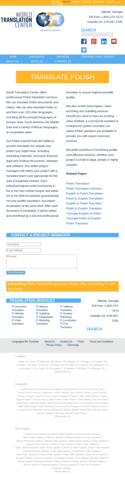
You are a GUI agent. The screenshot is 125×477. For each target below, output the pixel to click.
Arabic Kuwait (54, 399)
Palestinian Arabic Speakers (37, 451)
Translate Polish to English (83, 218)
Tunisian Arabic (101, 403)
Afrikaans (37, 392)
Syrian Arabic (86, 403)
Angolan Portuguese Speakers (29, 441)
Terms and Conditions (101, 341)
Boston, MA (60, 361)
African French (24, 392)
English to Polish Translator (84, 203)
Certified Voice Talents (97, 56)
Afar (101, 389)
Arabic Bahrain (92, 396)
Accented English (53, 389)
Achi (88, 389)
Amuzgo (21, 396)
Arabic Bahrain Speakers (80, 441)
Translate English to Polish (83, 213)
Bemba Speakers (63, 461)
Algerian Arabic (77, 396)
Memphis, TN (73, 368)
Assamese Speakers (44, 458)
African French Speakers (34, 437)
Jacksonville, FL (26, 368)
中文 (53, 4)
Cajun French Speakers (89, 465)
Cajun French (80, 413)
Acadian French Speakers (35, 434)
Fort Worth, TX (72, 365)
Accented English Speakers (61, 434)
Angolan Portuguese (60, 396)
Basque (47, 410)
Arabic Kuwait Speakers (87, 444)
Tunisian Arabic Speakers (50, 454)
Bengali (75, 410)
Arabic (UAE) (23, 406)
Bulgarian (50, 413)
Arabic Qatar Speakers (61, 451)
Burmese (60, 413)
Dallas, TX (36, 365)
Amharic (87, 392)
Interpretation (46, 317)
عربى (118, 2)
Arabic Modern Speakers (51, 447)
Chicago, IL (87, 361)
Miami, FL (85, 368)
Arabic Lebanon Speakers (26, 447)
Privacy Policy (54, 345)
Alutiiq (79, 392)
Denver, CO (48, 365)
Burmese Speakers (69, 465)
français (86, 2)
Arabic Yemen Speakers (96, 454)
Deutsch (56, 2)
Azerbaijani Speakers (64, 458)
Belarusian (57, 410)
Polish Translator (77, 223)
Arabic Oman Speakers (99, 447)
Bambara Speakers (99, 458)
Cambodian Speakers (61, 468)
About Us (50, 341)
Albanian (65, 392)
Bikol (90, 410)
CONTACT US (63, 61)
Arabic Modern (84, 399)
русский (110, 2)
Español (76, 2)
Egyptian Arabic (23, 399)
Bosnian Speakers (32, 465)
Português (98, 2)
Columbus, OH (23, 365)
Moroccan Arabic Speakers (75, 447)
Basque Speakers (26, 461)
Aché (82, 389)
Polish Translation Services (84, 188)
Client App (73, 345)
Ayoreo (103, 406)
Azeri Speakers (82, 458)
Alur (73, 392)
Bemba (67, 410)
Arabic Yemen (37, 406)
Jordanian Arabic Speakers (63, 444)
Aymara (94, 406)
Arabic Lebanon (69, 399)
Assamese (60, 406)
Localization (69, 320)
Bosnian (40, 413)
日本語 (59, 4)
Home (13, 56)
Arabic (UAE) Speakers (74, 454)
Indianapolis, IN (100, 365)
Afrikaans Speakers (55, 437)
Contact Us (66, 341)
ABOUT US (12, 61)
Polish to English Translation (84, 198)
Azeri (30, 410)
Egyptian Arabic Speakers (37, 444)
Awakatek (85, 406)
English (66, 2)
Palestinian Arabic (38, 403)
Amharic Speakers (92, 437)
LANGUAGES (36, 56)
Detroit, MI (59, 365)
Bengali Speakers (80, 461)
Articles (37, 61)
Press (81, 341)
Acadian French (28, 389)
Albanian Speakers (74, 437)
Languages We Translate (25, 341)
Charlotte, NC (74, 361)
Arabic (103, 396)
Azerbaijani (21, 410)
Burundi (69, 413)
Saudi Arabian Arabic (69, 403)
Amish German (99, 392)
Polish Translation (77, 183)
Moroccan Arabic (100, 399)
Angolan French (42, 396)
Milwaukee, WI (97, 368)
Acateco (40, 389)
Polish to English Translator (84, 208)
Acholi (95, 389)
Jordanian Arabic (39, 399)
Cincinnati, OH (99, 361)
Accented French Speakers (87, 434)
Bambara (38, 410)
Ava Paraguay (73, 406)
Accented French (70, 389)
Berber (83, 410)
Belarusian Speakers (44, 461)
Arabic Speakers (100, 441)
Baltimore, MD (47, 361)
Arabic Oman (22, 403)
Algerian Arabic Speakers (56, 441)
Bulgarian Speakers (50, 465)
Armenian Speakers (24, 458)
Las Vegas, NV (41, 368)
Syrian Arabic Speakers (27, 454)
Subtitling (44, 313)
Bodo (105, 410)
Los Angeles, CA (57, 368)
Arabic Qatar (53, 403)
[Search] (94, 34)
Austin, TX (34, 361)
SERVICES (62, 56)
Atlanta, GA (23, 361)
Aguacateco (48, 392)
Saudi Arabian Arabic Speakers (86, 451)
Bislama (97, 410)
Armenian (49, 406)
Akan (57, 392)
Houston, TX (86, 365)
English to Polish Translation (84, 193)
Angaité (30, 396)
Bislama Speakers (98, 461)
